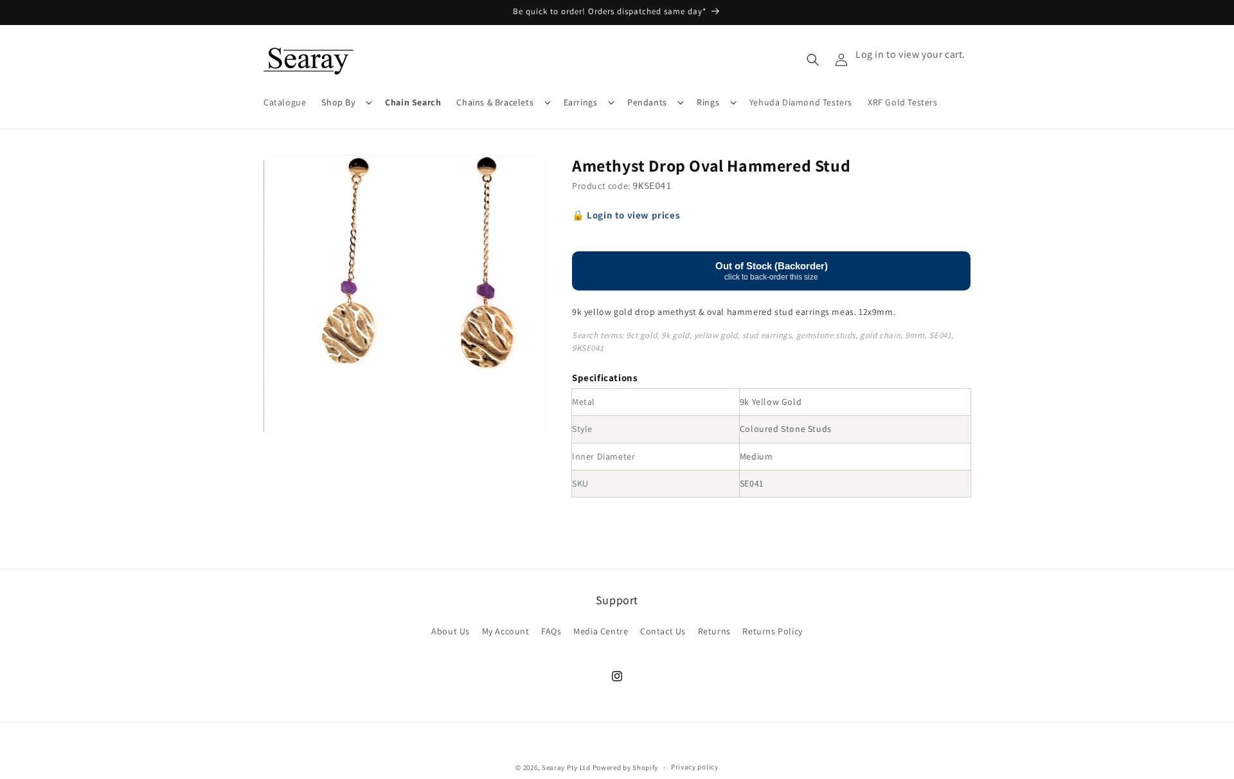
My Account (506, 631)
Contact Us (663, 631)
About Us (450, 631)
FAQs (551, 631)
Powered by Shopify (626, 767)
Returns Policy (772, 631)
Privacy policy (695, 766)
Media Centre (600, 631)
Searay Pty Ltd (566, 767)
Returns (714, 631)
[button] (345, 102)
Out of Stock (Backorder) (771, 270)
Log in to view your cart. (910, 54)
